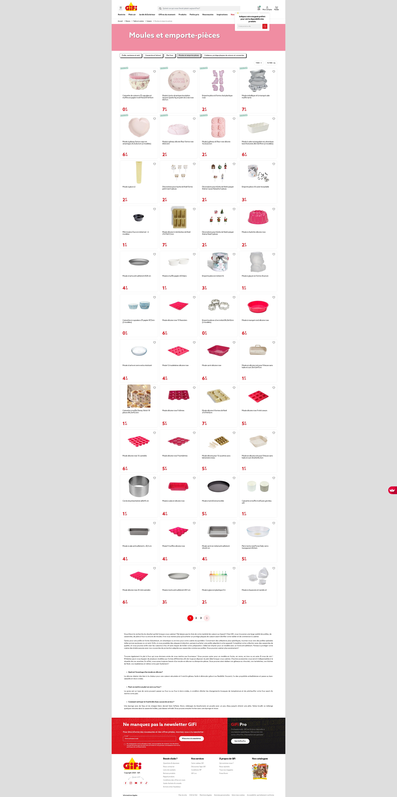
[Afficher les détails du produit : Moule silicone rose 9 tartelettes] (179, 441)
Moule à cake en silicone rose (173, 501)
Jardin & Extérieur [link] (147, 15)
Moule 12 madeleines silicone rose (175, 365)
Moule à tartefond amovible (213, 501)
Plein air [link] (132, 15)
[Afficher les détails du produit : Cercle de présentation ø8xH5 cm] (139, 486)
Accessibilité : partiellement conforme (260, 795)
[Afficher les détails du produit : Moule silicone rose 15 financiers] (179, 305)
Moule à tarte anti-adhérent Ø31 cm (176, 590)
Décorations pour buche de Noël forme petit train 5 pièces (177, 188)
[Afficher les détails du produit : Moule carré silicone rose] (218, 351)
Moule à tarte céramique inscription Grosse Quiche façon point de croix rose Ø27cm (178, 98)
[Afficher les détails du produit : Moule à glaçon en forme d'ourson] (258, 262)
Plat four (169, 55)
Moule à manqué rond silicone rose (255, 320)
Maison (127, 21)
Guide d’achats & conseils (172, 783)
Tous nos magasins (226, 770)
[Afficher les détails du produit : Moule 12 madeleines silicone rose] (179, 351)
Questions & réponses (171, 763)
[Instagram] (131, 783)
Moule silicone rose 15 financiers (174, 320)
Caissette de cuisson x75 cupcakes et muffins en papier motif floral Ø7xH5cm (138, 97)
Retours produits (169, 773)
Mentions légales (206, 795)
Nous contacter (168, 767)
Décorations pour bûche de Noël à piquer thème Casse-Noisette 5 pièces (218, 188)
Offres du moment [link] (166, 15)
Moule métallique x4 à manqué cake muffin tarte (256, 97)
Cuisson (149, 21)
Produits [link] (182, 15)
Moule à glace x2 (129, 187)
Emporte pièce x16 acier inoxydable (255, 187)
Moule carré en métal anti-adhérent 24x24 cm (216, 547)
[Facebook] (126, 783)
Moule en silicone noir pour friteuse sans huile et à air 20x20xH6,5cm (257, 457)
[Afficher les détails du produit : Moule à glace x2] (139, 172)
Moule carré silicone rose (211, 365)
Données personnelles (222, 795)
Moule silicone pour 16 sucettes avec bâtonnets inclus (216, 457)
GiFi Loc (194, 773)
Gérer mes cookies (238, 795)
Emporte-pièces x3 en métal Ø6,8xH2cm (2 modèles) (218, 321)
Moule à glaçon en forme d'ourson (255, 276)
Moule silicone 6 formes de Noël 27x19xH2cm (214, 412)
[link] (182, 18)
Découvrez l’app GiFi (198, 767)
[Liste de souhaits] (154, 71)
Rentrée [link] (121, 15)
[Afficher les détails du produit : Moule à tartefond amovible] (218, 486)
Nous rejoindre (224, 767)
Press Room (223, 773)
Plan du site (183, 795)
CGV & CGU (193, 795)
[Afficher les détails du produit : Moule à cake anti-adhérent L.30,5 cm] (139, 531)
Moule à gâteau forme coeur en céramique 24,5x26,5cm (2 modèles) (137, 143)
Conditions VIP (196, 770)
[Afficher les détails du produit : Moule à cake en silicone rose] (179, 486)
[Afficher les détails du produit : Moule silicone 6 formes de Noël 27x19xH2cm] (218, 396)
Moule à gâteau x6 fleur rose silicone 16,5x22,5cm (216, 143)
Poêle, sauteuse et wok (131, 55)
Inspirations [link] (222, 15)
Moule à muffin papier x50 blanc (174, 276)
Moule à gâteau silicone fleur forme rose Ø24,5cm (178, 143)
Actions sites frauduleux (172, 787)
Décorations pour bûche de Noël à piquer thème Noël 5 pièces (218, 233)
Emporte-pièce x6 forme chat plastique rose (217, 97)
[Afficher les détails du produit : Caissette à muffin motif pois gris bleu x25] (258, 486)
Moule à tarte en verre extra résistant (137, 365)
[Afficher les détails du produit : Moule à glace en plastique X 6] (218, 576)
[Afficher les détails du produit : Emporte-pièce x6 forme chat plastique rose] (218, 80)
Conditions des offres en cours (174, 780)
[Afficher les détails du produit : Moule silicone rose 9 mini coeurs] (258, 396)
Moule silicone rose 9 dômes (173, 411)
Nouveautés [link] (207, 15)
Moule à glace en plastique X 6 (213, 590)
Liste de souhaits (169, 770)
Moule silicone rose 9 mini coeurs (254, 411)
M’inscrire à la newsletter (191, 739)
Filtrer (269, 63)
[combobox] (199, 8)
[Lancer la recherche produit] (160, 8)
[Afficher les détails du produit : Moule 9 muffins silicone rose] (179, 531)
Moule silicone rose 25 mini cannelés (136, 590)
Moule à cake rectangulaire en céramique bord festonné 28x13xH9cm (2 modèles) (258, 143)
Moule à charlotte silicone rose (253, 232)
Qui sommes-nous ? (226, 763)
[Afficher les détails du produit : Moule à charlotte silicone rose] (258, 217)
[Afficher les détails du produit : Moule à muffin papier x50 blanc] (179, 262)
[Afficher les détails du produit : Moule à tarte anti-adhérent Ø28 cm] (139, 262)
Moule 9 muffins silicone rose (173, 546)
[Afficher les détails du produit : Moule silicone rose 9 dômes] (179, 396)
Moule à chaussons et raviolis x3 (254, 590)
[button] (258, 8)
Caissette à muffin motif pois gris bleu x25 (256, 502)
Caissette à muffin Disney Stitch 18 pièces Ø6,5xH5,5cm (136, 412)
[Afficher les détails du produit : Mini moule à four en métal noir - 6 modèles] (139, 217)
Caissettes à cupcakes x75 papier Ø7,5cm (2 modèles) (139, 321)
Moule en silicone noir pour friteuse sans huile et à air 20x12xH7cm (257, 366)
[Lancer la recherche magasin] (264, 26)
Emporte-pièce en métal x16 (213, 276)
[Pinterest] (141, 783)
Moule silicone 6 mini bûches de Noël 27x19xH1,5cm (176, 233)
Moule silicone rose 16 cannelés (135, 456)
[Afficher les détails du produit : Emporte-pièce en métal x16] (218, 262)
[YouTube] (136, 783)
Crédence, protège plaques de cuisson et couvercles (224, 55)
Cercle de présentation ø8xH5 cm (136, 501)
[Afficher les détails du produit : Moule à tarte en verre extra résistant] (139, 351)
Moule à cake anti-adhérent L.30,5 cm (137, 546)
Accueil (120, 21)
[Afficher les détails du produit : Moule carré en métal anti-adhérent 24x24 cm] (218, 531)
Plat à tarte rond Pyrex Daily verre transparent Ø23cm (255, 547)
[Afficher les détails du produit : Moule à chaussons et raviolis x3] (258, 576)
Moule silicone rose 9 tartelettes (175, 456)
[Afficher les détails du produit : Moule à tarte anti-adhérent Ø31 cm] (179, 576)
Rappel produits (168, 777)
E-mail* (127, 736)
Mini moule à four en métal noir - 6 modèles (136, 233)
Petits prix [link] (194, 15)
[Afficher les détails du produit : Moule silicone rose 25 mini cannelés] (139, 576)
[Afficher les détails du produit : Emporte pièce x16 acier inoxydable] (258, 172)
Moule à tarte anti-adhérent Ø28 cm (137, 276)
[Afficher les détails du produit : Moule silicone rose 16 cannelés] (139, 441)
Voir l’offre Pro (240, 741)
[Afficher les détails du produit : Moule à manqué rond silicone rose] (258, 305)
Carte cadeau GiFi (197, 763)
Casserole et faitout (153, 55)
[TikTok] (146, 783)
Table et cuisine (138, 21)
